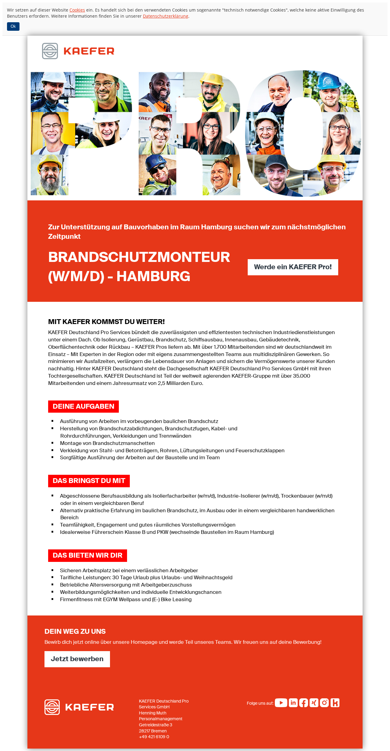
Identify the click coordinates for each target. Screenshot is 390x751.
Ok (13, 26)
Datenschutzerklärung (165, 16)
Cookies (77, 10)
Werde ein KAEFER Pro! (293, 267)
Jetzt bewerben (77, 658)
